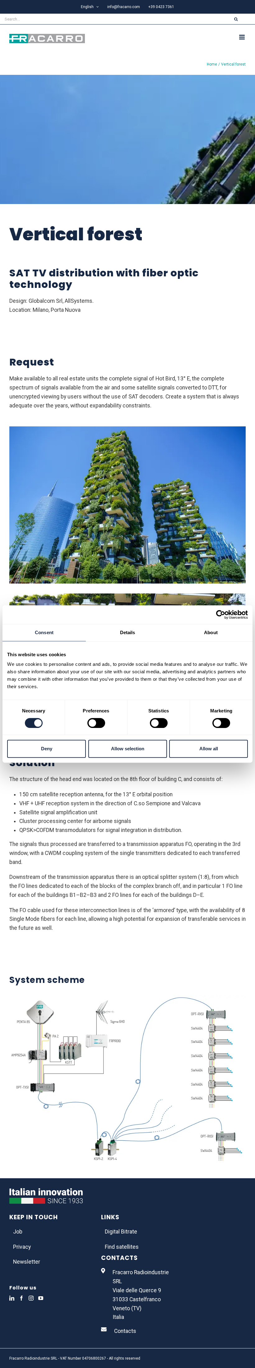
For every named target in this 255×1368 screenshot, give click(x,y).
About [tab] (211, 632)
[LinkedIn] (11, 1298)
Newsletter (26, 1262)
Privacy (22, 1247)
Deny (46, 748)
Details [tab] (127, 632)
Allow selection (127, 748)
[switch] (96, 723)
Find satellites (122, 1247)
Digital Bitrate (121, 1232)
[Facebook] (21, 1298)
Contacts (125, 1331)
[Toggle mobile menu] (242, 37)
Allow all (208, 748)
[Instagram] (31, 1298)
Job (17, 1232)
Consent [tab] (44, 632)
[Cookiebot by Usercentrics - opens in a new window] (220, 614)
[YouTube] (40, 1298)
